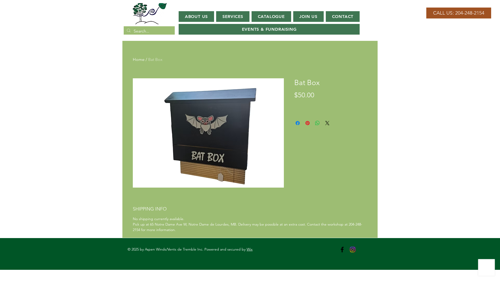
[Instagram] (352, 249)
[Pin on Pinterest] (307, 123)
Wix (250, 249)
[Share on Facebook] (298, 123)
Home (139, 59)
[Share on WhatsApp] (317, 123)
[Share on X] (327, 123)
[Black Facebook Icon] (342, 249)
